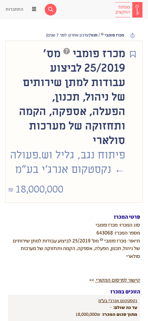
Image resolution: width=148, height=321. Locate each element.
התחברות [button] (14, 9)
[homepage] (128, 10)
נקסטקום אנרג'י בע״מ (117, 301)
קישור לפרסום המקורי (117, 280)
